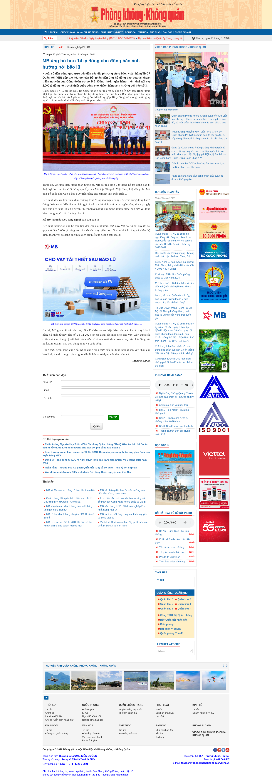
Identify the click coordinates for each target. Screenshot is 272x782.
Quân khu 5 (166, 608)
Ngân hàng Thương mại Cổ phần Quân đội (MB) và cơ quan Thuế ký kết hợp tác (91, 467)
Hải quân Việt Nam (171, 628)
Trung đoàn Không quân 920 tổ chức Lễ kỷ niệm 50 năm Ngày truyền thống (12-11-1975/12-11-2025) (70, 38)
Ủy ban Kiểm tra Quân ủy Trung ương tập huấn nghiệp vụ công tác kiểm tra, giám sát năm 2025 (179, 38)
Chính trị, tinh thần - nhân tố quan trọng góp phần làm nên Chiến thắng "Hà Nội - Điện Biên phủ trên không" (174, 350)
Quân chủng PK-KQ (88, 32)
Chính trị (49, 713)
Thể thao (155, 32)
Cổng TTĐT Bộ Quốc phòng (176, 615)
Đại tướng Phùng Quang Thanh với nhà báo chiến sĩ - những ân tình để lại (174, 397)
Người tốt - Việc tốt (91, 716)
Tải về (191, 534)
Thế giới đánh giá (128, 713)
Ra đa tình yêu (89, 740)
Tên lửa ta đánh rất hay (171, 547)
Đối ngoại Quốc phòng (56, 733)
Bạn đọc (167, 32)
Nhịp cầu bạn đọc (164, 730)
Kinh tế (119, 32)
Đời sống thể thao (128, 733)
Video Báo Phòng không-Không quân (209, 733)
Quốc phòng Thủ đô (171, 633)
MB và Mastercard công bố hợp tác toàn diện (70, 490)
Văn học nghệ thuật (92, 737)
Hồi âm (159, 733)
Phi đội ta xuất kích (169, 557)
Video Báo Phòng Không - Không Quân (180, 47)
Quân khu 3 (166, 604)
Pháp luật (107, 32)
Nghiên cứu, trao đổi (92, 720)
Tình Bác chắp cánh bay (172, 561)
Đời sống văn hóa (91, 733)
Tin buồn (160, 737)
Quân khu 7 (184, 608)
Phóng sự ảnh (183, 32)
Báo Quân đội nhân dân (173, 619)
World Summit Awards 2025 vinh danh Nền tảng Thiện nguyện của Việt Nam (88, 472)
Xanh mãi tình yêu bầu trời (173, 405)
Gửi (98, 426)
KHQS (85, 713)
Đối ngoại (130, 32)
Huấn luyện (88, 709)
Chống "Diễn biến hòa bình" (59, 720)
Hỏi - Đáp (160, 716)
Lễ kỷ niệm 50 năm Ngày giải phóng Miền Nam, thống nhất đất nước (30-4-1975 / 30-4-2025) (174, 265)
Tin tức (61, 47)
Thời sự (54, 32)
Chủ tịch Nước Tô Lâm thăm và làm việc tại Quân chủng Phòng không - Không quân (174, 286)
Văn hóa (143, 32)
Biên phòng (167, 624)
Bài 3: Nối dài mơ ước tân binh (176, 426)
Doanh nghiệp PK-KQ (78, 47)
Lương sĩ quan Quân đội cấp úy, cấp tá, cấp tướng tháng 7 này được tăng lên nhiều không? (172, 299)
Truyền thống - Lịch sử (130, 709)
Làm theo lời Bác (53, 716)
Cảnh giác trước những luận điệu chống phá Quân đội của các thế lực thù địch (174, 362)
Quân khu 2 (184, 599)
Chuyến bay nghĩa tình (166, 109)
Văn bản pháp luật (165, 713)
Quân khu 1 (166, 599)
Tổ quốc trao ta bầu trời (171, 552)
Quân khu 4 (184, 604)
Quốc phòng (68, 32)
